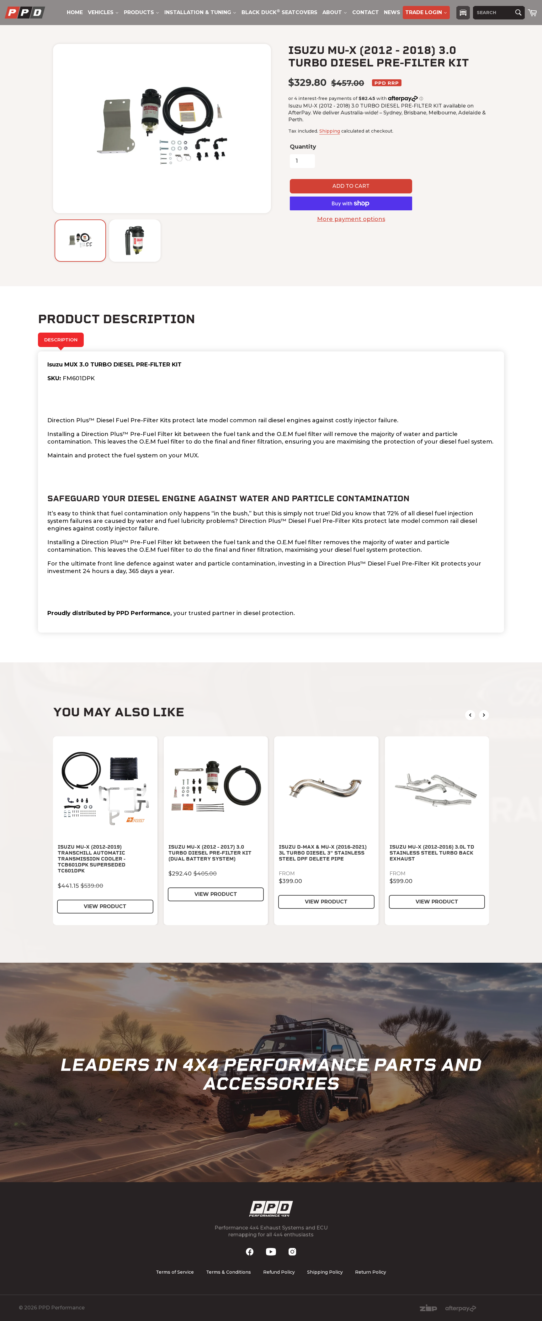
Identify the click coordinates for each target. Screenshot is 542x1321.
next (484, 715)
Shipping (329, 131)
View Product (105, 906)
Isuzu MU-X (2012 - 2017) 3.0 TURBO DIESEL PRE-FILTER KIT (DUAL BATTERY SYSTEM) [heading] (210, 853)
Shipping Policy (325, 1272)
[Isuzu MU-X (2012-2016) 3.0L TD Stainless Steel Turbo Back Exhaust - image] (437, 788)
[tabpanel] (271, 492)
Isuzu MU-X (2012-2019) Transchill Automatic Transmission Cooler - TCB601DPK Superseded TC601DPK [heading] (91, 859)
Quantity (303, 146)
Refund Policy (279, 1272)
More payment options (351, 219)
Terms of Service (175, 1272)
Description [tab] (60, 340)
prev (470, 715)
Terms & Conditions (228, 1272)
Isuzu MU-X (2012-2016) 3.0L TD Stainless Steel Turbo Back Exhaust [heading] (432, 853)
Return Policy (370, 1272)
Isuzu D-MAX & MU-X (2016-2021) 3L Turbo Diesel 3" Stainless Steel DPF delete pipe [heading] (323, 853)
